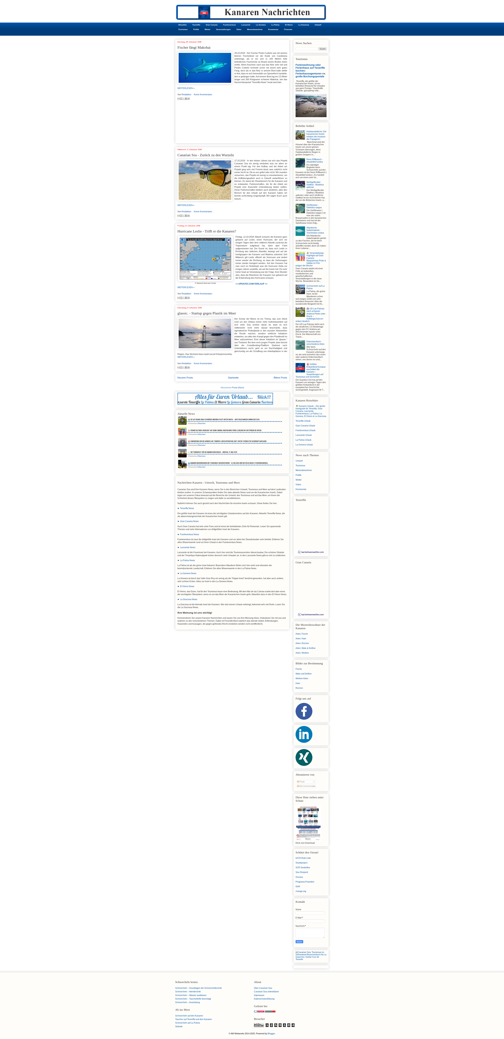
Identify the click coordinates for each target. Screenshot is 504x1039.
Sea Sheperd (302, 872)
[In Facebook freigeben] (186, 98)
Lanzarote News (187, 547)
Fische (299, 669)
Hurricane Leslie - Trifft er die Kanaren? (206, 231)
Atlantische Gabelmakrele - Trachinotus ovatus (315, 230)
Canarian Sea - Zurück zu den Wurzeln (205, 155)
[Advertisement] (232, 122)
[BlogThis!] (181, 98)
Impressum (259, 995)
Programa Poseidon (305, 882)
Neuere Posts (185, 377)
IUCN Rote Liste (303, 858)
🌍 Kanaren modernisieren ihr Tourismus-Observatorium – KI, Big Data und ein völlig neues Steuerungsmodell (228, 463)
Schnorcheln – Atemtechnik (188, 991)
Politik (196, 29)
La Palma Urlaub (303, 440)
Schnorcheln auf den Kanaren (189, 1016)
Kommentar (273, 29)
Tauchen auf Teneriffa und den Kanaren (193, 1019)
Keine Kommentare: (203, 94)
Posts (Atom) (238, 387)
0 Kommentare (192, 423)
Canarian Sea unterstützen (266, 991)
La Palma (275, 25)
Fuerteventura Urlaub (305, 430)
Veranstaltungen (223, 29)
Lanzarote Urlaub (304, 435)
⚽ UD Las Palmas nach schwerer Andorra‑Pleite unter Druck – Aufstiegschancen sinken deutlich (223, 419)
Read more (201, 423)
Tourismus (183, 29)
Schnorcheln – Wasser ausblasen (190, 995)
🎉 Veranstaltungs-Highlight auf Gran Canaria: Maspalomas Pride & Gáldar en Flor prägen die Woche (224, 430)
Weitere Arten (302, 678)
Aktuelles (182, 25)
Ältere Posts (280, 377)
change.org (301, 891)
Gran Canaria (211, 25)
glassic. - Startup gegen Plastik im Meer (206, 313)
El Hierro (289, 25)
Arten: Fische (302, 634)
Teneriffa (196, 25)
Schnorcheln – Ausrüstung (187, 1002)
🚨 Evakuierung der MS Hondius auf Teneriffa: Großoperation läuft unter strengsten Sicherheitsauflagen (227, 441)
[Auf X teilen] (183, 98)
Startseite (233, 377)
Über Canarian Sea (263, 988)
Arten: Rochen (302, 643)
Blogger (271, 1033)
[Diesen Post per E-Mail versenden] (178, 98)
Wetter (207, 29)
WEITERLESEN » (186, 88)
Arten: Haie (301, 638)
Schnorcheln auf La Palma (187, 1023)
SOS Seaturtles (303, 867)
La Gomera (261, 25)
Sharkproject (301, 863)
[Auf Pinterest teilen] (188, 98)
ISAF (298, 886)
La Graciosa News (188, 599)
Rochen (299, 688)
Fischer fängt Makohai (194, 47)
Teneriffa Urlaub (303, 421)
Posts (302, 782)
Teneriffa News (187, 508)
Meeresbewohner (254, 29)
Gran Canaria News (189, 521)
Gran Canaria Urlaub (305, 426)
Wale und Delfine (304, 674)
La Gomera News (188, 573)
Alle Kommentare (307, 786)
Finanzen (288, 29)
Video (239, 29)
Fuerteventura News (189, 534)
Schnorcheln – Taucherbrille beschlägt (193, 999)
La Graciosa (303, 25)
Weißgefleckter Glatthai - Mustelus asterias (315, 184)
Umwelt (318, 25)
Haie (298, 683)
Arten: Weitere (302, 653)
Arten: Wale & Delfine (306, 648)
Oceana (299, 877)
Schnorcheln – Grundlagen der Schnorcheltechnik (198, 988)
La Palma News (187, 560)
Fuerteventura (229, 25)
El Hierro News (187, 586)
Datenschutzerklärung (264, 999)
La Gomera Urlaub (304, 445)
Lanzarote (245, 25)
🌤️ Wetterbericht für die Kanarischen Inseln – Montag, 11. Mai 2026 (212, 452)
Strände (179, 1026)
